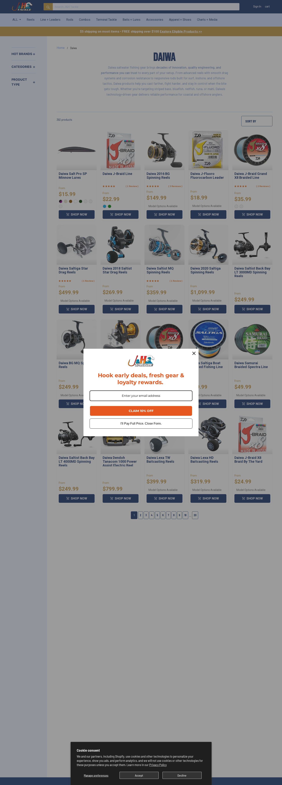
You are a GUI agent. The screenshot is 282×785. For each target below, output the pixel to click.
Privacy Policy (158, 765)
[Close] (194, 353)
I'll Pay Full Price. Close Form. (141, 423)
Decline (181, 775)
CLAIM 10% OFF (141, 411)
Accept (139, 775)
